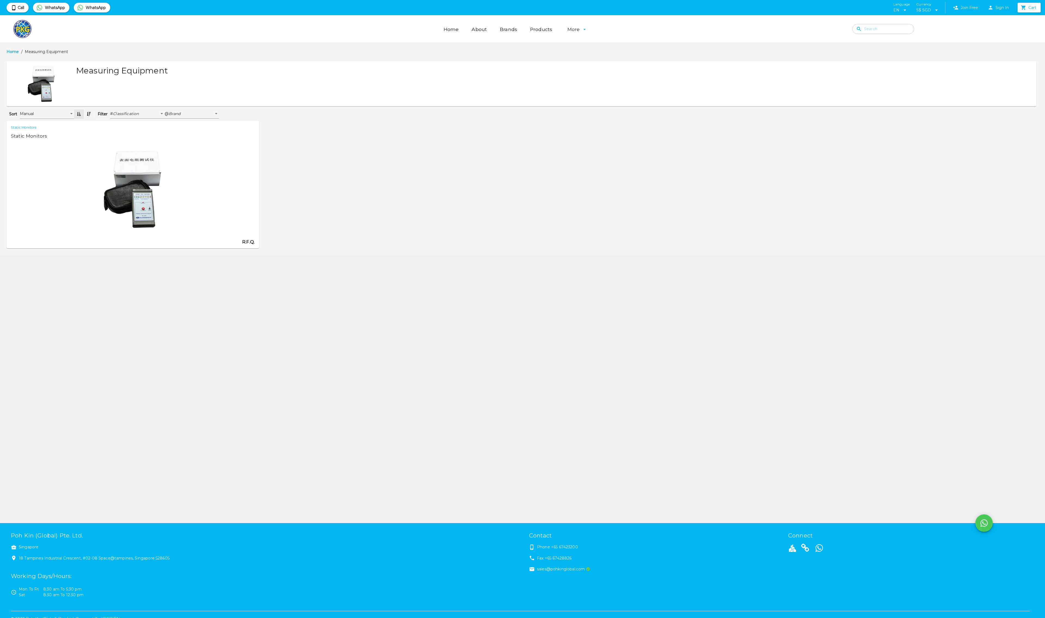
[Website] (805, 548)
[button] (139, 114)
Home (13, 51)
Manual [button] (27, 113)
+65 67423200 (564, 547)
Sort (13, 114)
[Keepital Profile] (792, 547)
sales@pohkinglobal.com (561, 569)
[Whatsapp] (819, 548)
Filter (102, 114)
